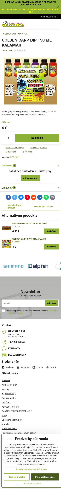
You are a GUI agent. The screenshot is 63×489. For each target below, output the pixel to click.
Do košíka (37, 137)
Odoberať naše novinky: (30, 296)
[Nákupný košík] (50, 24)
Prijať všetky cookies (45, 477)
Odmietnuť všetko (16, 477)
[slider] (20, 50)
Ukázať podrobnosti (32, 483)
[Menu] (57, 24)
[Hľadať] (43, 24)
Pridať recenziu (30, 178)
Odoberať (51, 303)
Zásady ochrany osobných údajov (31, 469)
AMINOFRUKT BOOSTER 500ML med (29, 223)
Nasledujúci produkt (43, 206)
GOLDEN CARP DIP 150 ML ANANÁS (29, 239)
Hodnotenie (7, 50)
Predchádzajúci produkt (15, 206)
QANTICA (14, 157)
